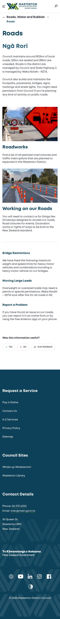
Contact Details (18, 494)
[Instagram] (39, 576)
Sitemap (7, 437)
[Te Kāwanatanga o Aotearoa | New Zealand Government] (26, 553)
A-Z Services (10, 419)
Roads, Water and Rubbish (26, 17)
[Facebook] (48, 576)
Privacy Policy (11, 428)
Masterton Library (13, 476)
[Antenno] (11, 576)
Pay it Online (10, 402)
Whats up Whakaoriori (16, 467)
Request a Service (20, 391)
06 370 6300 (19, 506)
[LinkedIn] (30, 576)
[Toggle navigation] (48, 17)
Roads (11, 21)
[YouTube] (20, 576)
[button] (3, 6)
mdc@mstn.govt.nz (23, 511)
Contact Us (9, 411)
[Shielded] (30, 587)
